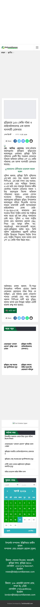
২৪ (15, 520)
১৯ (24, 514)
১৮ (20, 514)
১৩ (29, 509)
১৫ (6, 514)
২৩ (11, 520)
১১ (20, 509)
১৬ (11, 514)
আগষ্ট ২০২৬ (20, 491)
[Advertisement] (20, 22)
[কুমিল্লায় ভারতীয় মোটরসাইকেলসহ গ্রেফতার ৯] (28, 336)
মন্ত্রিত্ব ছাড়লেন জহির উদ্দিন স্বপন (15, 472)
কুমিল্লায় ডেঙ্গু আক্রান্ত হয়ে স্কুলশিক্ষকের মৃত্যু (19, 459)
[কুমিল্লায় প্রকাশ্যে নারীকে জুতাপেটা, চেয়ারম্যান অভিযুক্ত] (28, 357)
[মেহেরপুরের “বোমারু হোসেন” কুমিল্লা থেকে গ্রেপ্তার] (11, 336)
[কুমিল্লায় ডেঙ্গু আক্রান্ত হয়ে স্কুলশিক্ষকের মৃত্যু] (11, 357)
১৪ (34, 509)
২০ (29, 514)
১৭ (15, 514)
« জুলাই (8, 531)
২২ (6, 520)
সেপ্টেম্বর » (31, 531)
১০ (15, 509)
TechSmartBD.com (27, 603)
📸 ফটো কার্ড (10, 310)
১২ (24, 509)
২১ (34, 514)
